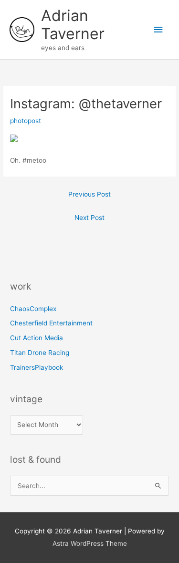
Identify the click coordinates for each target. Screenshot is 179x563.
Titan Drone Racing (39, 352)
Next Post (89, 217)
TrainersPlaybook (36, 367)
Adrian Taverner (73, 24)
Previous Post (89, 194)
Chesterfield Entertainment (51, 323)
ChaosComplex (33, 309)
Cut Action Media (36, 338)
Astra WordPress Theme (90, 543)
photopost (25, 121)
